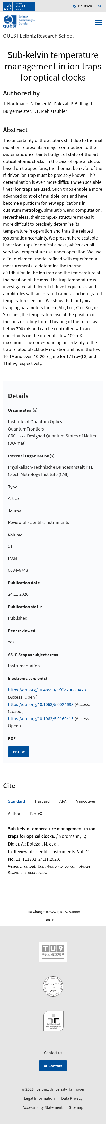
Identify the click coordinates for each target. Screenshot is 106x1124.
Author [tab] (14, 813)
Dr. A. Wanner (70, 911)
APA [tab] (62, 801)
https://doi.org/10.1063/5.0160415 (41, 718)
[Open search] (100, 6)
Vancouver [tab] (85, 801)
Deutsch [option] (85, 6)
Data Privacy (71, 1098)
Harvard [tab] (42, 801)
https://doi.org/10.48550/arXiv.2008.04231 (48, 690)
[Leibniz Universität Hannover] (19, 6)
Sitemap (76, 1107)
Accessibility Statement (43, 1107)
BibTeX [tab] (36, 813)
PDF (17, 751)
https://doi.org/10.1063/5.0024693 (41, 704)
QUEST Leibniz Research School (38, 36)
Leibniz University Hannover (60, 1089)
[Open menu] (99, 24)
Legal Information (39, 1098)
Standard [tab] (16, 801)
